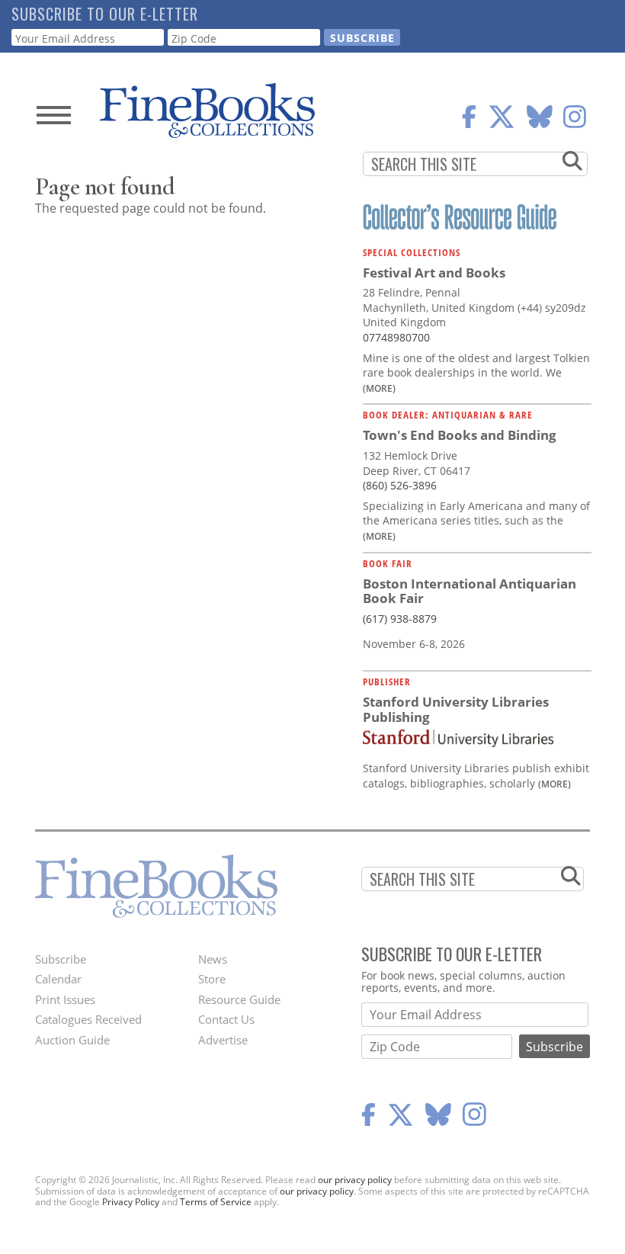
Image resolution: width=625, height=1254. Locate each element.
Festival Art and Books (434, 272)
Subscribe (60, 959)
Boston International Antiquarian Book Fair (469, 591)
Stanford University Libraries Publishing (456, 709)
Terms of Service (216, 1201)
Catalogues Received (88, 1019)
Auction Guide (72, 1039)
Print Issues (65, 999)
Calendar (58, 978)
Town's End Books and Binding (459, 435)
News (212, 959)
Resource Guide (239, 999)
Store (212, 978)
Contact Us (226, 1019)
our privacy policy (355, 1179)
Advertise (223, 1039)
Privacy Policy (130, 1201)
